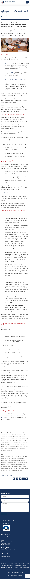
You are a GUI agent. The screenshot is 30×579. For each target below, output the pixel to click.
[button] (27, 2)
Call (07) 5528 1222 (6, 534)
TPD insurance (9, 72)
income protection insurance (13, 79)
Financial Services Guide (8, 520)
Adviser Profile (6, 523)
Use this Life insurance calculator (11, 193)
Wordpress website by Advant (15, 575)
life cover (7, 63)
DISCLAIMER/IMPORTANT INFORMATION (15, 572)
